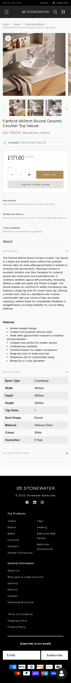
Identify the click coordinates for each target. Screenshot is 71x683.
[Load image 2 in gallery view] (35, 108)
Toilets (12, 520)
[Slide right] (67, 109)
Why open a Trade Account (25, 576)
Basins (17, 24)
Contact (13, 595)
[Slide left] (4, 109)
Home (6, 24)
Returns (12, 589)
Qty (10, 167)
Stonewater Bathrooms (41, 495)
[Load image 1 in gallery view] (17, 108)
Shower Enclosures (20, 552)
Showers (13, 546)
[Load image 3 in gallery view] (53, 108)
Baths (11, 533)
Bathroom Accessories (45, 546)
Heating (42, 527)
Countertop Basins (35, 24)
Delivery (13, 583)
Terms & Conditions (20, 614)
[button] (55, 12)
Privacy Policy (17, 626)
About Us (13, 570)
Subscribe (54, 655)
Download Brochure (20, 602)
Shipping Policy (17, 620)
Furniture (13, 539)
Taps (40, 520)
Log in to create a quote (35, 184)
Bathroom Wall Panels (46, 535)
